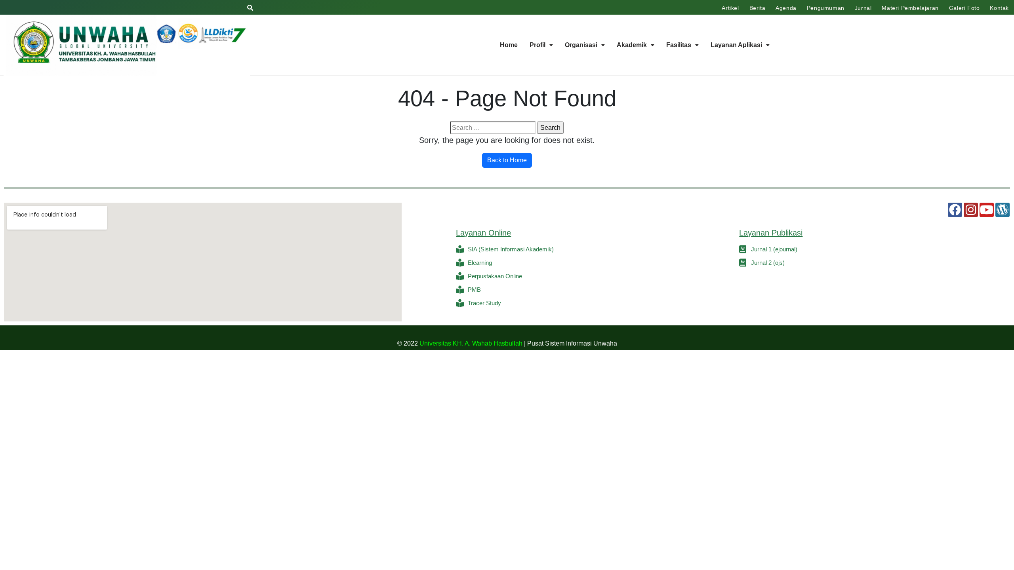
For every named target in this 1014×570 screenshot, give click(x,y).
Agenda (786, 8)
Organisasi (581, 45)
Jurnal (863, 8)
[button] (541, 45)
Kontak (999, 8)
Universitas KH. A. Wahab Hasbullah (470, 343)
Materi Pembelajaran (910, 8)
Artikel (730, 8)
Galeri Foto (964, 8)
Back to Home (507, 160)
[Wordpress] (1002, 210)
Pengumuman (825, 8)
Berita (757, 8)
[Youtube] (987, 210)
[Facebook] (955, 210)
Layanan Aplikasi (736, 45)
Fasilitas (678, 45)
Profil (537, 45)
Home (509, 45)
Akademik (632, 45)
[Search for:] (493, 128)
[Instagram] (971, 210)
